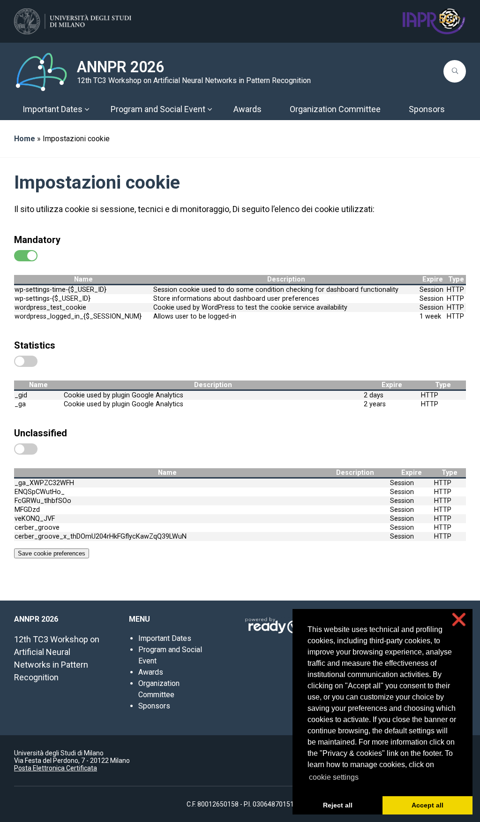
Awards (150, 672)
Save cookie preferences (51, 553)
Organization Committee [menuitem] (335, 109)
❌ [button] (458, 619)
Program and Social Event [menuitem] (158, 109)
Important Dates (164, 638)
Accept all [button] (427, 805)
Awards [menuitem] (247, 109)
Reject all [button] (337, 805)
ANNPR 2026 (120, 67)
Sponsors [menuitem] (427, 109)
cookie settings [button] (334, 777)
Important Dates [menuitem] (52, 109)
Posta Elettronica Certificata (55, 768)
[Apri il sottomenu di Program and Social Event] (209, 109)
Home (24, 138)
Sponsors (154, 705)
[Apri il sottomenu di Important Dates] (86, 109)
